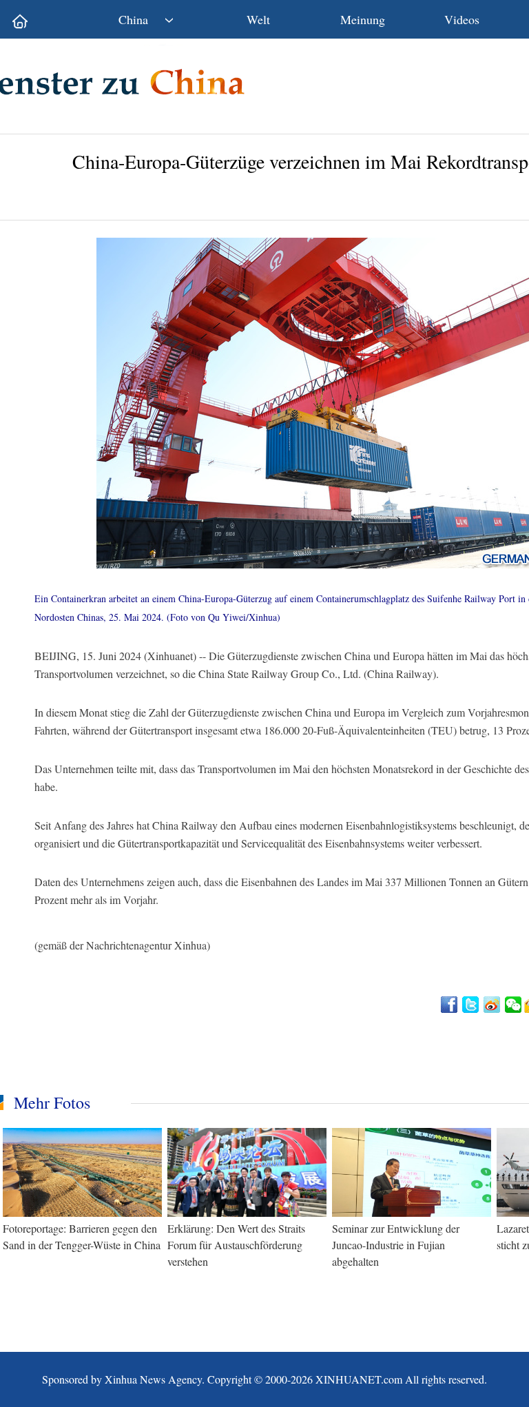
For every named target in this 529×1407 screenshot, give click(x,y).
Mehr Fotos (52, 1102)
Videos (461, 19)
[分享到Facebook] (450, 1004)
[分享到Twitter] (471, 1004)
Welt (258, 19)
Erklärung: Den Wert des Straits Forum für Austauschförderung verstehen (236, 1245)
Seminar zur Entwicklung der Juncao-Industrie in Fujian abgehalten (395, 1245)
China (133, 19)
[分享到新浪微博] (493, 1004)
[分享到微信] (514, 1004)
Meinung (362, 19)
